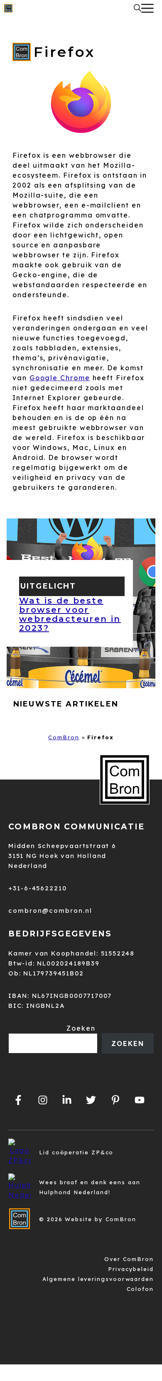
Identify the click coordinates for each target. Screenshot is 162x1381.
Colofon (140, 1289)
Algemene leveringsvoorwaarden (98, 1279)
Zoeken (81, 1028)
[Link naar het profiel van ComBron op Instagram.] (42, 1100)
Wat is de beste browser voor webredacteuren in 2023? (70, 614)
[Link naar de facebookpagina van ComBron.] (18, 1100)
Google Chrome (59, 378)
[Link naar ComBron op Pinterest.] (115, 1100)
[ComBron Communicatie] (8, 8)
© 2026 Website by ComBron (87, 1219)
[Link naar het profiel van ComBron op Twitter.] (91, 1100)
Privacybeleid (131, 1269)
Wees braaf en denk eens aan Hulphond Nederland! (89, 1187)
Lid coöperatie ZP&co (76, 1152)
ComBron (63, 737)
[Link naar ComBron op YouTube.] (140, 1100)
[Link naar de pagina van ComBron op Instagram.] (67, 1100)
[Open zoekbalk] (137, 8)
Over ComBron (129, 1259)
